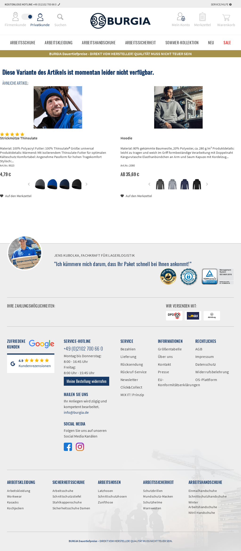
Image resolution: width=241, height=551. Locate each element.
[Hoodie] (178, 107)
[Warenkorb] (226, 16)
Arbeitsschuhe (62, 491)
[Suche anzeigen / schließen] (60, 16)
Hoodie (126, 138)
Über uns (165, 356)
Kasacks (13, 502)
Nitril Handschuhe (202, 512)
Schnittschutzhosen (112, 496)
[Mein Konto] (177, 16)
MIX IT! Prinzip (132, 394)
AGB (198, 349)
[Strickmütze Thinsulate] (58, 107)
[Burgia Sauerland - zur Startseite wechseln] (120, 21)
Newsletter (129, 379)
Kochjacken (15, 508)
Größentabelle (170, 349)
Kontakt (164, 364)
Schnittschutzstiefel (66, 496)
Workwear (14, 496)
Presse (163, 371)
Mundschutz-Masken (158, 496)
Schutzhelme (152, 502)
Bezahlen (128, 349)
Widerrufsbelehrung (210, 371)
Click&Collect (131, 387)
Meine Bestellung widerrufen (86, 381)
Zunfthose (105, 502)
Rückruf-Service (133, 371)
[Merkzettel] (202, 16)
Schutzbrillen (153, 491)
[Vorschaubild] (39, 184)
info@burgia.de (76, 412)
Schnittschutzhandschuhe (208, 496)
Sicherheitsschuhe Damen (71, 508)
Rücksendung (131, 364)
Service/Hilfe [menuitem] (220, 4)
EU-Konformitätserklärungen (173, 382)
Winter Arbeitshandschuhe (203, 504)
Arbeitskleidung (18, 491)
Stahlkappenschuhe (67, 502)
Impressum (204, 356)
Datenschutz (205, 364)
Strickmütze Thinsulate (18, 138)
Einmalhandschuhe (203, 491)
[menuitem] (60, 16)
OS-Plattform (206, 379)
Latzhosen (105, 491)
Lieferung (128, 356)
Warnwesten (152, 508)
